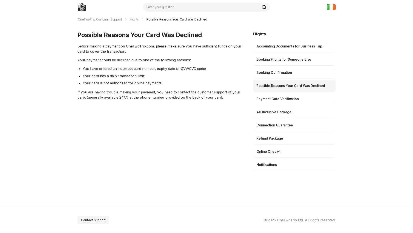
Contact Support (93, 220)
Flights (134, 19)
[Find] (264, 7)
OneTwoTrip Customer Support (100, 19)
